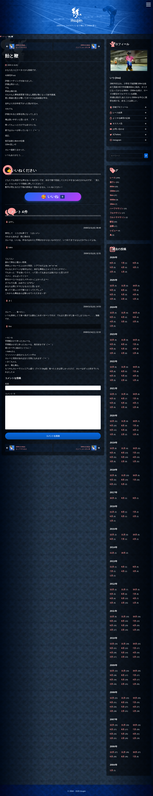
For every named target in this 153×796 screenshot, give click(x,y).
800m (112, 186)
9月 (112, 290)
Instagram (117, 140)
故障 (112, 226)
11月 (123, 286)
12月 (112, 286)
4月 (123, 267)
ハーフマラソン (116, 208)
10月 (135, 286)
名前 (7, 384)
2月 (112, 272)
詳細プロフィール (120, 107)
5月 (112, 267)
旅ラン (113, 182)
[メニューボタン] (148, 4)
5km (112, 195)
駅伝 (112, 222)
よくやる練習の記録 (121, 118)
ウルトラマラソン (117, 217)
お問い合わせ (118, 129)
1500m (113, 191)
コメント (10, 394)
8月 (112, 263)
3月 (135, 267)
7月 (123, 263)
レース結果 (117, 113)
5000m (113, 200)
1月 (123, 272)
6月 (135, 263)
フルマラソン (115, 213)
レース (113, 178)
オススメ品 (117, 123)
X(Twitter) (117, 134)
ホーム (4, 36)
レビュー (114, 230)
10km (112, 204)
